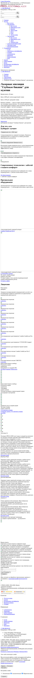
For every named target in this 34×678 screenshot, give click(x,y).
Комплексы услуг (15, 27)
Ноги (12, 32)
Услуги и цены (8, 598)
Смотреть (3, 301)
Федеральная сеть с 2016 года (9, 132)
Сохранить (4, 676)
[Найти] (17, 13)
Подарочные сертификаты (11, 64)
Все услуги (10, 23)
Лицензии (7, 611)
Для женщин (10, 24)
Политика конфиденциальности (10, 647)
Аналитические (16, 673)
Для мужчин (10, 36)
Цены (5, 62)
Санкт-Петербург (5, 1)
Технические (6, 673)
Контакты (6, 67)
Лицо (12, 40)
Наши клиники (11, 57)
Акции (6, 60)
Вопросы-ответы (8, 602)
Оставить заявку (5, 281)
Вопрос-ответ (8, 65)
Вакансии (10, 55)
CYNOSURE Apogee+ (7, 273)
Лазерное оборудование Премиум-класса (11, 142)
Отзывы (9, 52)
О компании (7, 48)
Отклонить (9, 666)
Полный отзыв (5, 455)
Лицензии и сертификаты (14, 51)
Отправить (4, 574)
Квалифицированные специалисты (10, 153)
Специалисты (11, 54)
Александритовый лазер (14, 43)
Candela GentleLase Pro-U (8, 231)
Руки (12, 33)
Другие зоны (14, 35)
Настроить (4, 667)
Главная (6, 20)
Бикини (13, 29)
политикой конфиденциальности (18, 578)
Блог (8, 58)
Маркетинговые (27, 673)
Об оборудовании (6, 175)
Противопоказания (12, 46)
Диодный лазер (11, 45)
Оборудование (8, 61)
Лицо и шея (14, 30)
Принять (3, 666)
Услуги (6, 21)
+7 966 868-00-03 (5, 8)
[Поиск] (1, 11)
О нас (8, 49)
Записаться (4, 121)
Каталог (6, 75)
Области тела (14, 42)
